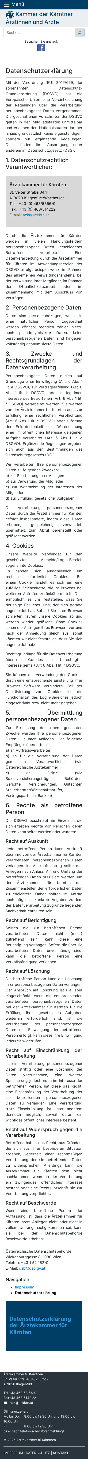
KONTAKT (61, 1453)
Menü (17, 4)
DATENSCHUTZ (38, 1453)
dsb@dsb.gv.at (32, 1268)
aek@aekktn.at (36, 214)
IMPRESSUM (13, 1453)
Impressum (24, 1287)
